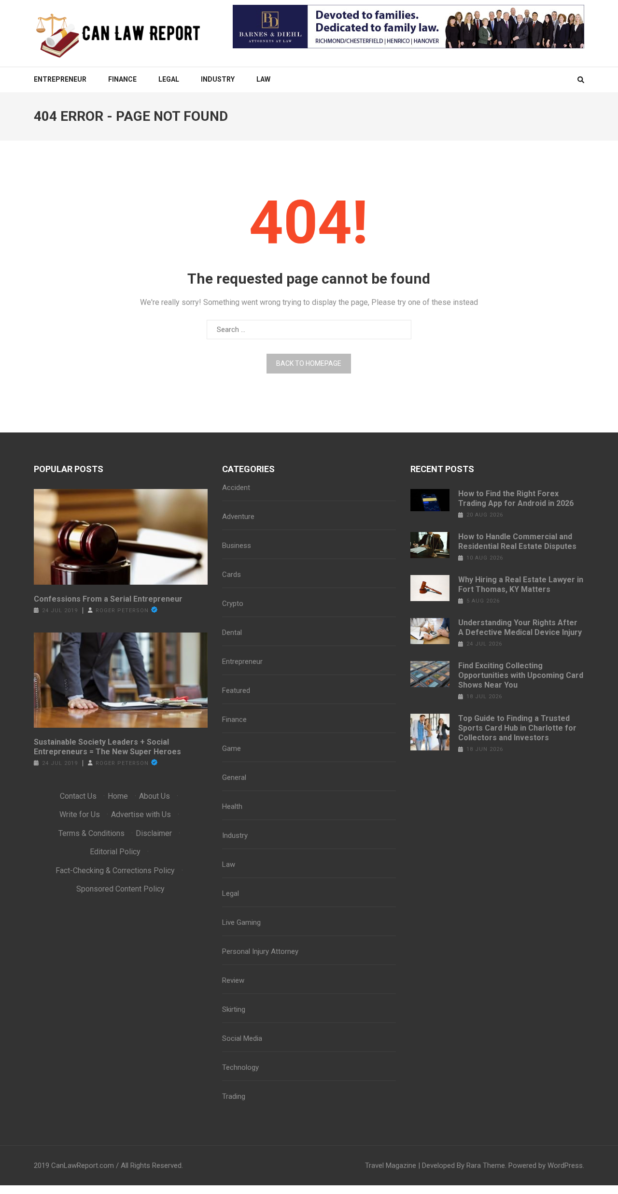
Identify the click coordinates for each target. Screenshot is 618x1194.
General (234, 777)
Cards (231, 574)
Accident (236, 487)
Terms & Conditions (91, 833)
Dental (232, 632)
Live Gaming (241, 922)
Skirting (233, 1009)
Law (263, 79)
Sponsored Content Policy (120, 888)
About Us (154, 796)
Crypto (232, 603)
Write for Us (79, 814)
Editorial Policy (115, 851)
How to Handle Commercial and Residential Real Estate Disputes (517, 541)
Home (118, 796)
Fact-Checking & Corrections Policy (115, 870)
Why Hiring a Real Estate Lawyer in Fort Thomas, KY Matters (520, 584)
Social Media (242, 1038)
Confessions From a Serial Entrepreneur (108, 599)
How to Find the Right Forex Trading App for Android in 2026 (516, 498)
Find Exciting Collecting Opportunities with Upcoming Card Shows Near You (520, 675)
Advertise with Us (141, 814)
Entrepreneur (60, 79)
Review (233, 980)
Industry (218, 79)
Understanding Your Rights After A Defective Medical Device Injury (520, 627)
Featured (236, 690)
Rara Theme (485, 1165)
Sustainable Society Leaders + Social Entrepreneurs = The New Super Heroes (107, 746)
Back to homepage (308, 363)
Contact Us (78, 796)
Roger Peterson (122, 610)
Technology (240, 1067)
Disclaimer (154, 833)
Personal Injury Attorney (260, 951)
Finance (122, 79)
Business (236, 545)
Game (231, 748)
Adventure (238, 516)
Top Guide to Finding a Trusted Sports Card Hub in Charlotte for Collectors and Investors (517, 728)
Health (232, 806)
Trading (233, 1096)
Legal (168, 79)
